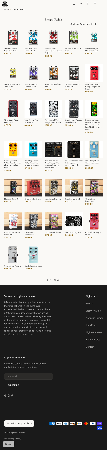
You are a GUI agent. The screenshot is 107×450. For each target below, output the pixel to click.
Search (89, 303)
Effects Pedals (18, 9)
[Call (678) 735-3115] (88, 4)
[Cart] (95, 4)
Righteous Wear (94, 332)
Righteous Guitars (18, 432)
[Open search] (74, 4)
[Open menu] (102, 4)
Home (6, 9)
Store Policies (93, 339)
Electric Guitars (93, 310)
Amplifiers (91, 325)
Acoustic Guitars (94, 318)
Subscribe (13, 385)
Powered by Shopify (12, 439)
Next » (57, 280)
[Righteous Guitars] (5, 4)
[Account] (81, 4)
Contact (90, 346)
